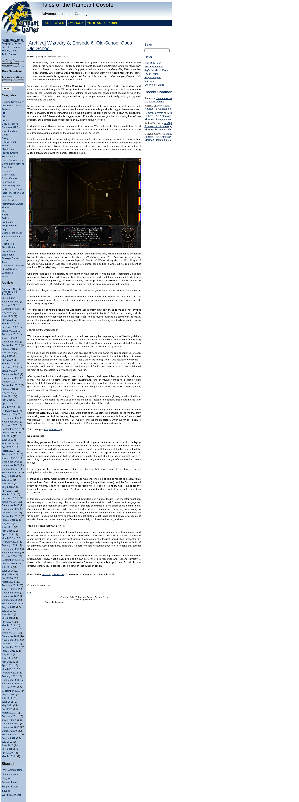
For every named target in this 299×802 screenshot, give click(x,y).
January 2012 (9, 676)
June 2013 (7, 614)
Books (5, 120)
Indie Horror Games (13, 189)
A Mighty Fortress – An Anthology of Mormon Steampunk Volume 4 (161, 116)
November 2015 (10, 509)
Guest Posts (8, 174)
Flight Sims (8, 149)
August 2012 (9, 651)
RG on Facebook (153, 66)
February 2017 (10, 454)
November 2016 (10, 465)
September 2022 (11, 309)
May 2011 (7, 705)
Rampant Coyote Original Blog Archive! (11, 292)
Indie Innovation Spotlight (15, 193)
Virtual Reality (9, 269)
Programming (9, 225)
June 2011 (7, 701)
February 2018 (10, 410)
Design (5, 138)
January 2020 (9, 338)
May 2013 (7, 618)
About (113, 22)
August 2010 (9, 738)
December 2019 (10, 341)
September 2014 (11, 560)
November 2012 (10, 640)
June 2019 (7, 352)
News (5, 214)
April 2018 (7, 403)
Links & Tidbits (9, 200)
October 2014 (9, 556)
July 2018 (7, 392)
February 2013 (10, 629)
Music (5, 211)
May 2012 (7, 661)
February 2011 (10, 716)
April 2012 (7, 665)
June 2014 (7, 571)
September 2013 (11, 603)
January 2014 (9, 589)
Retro (5, 240)
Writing (5, 276)
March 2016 (8, 494)
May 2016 (7, 487)
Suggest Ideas (9, 782)
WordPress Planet (11, 794)
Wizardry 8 (7, 273)
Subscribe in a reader (55, 602)
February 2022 (10, 327)
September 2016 (11, 472)
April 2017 (7, 447)
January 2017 (9, 458)
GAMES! (60, 22)
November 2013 (10, 596)
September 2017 (11, 429)
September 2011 (11, 691)
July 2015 (7, 523)
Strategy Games (10, 50)
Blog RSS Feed (152, 63)
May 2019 (7, 356)
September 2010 (11, 734)
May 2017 (7, 443)
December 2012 (10, 636)
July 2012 (7, 654)
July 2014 (7, 567)
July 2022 (7, 312)
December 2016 (10, 461)
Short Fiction (9, 247)
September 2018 (11, 385)
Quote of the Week (12, 233)
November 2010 (10, 727)
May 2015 (7, 531)
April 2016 (7, 491)
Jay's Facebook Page (156, 70)
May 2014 (7, 574)
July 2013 (7, 611)
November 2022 (10, 301)
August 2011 (8, 694)
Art (3, 113)
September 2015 (11, 516)
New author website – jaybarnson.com (161, 100)
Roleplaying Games (11, 43)
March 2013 (8, 625)
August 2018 (9, 389)
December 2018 (10, 374)
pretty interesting (52, 429)
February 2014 (10, 585)
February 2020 (10, 334)
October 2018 (9, 381)
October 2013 (9, 600)
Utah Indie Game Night (14, 265)
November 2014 (10, 552)
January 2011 (9, 720)
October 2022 (9, 305)
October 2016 (9, 469)
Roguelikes (8, 244)
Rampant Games (11, 236)
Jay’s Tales (75, 22)
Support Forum (10, 786)
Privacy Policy (101, 597)
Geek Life (7, 167)
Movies (6, 207)
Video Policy (96, 22)
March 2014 (8, 581)
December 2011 (10, 680)
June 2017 (7, 440)
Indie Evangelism (11, 185)
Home (47, 22)
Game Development (13, 163)
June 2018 (7, 396)
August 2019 (9, 349)
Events (5, 145)
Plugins (6, 778)
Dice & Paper (9, 142)
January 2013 (9, 632)
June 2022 (7, 316)
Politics (5, 218)
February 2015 (10, 541)
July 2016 (7, 480)
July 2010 (7, 742)
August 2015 (9, 520)
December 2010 (10, 723)
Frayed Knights (10, 153)
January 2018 (9, 414)
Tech (4, 262)
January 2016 (9, 501)
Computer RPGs (11, 127)
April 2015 (7, 534)
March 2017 (8, 451)
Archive (6, 109)
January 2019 (9, 370)
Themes (6, 790)
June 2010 (7, 745)
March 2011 (8, 712)
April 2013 (7, 621)
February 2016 (10, 498)
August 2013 (9, 607)
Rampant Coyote (153, 112)
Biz (3, 116)
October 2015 (9, 512)
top (29, 592)
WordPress (90, 599)
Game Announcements (14, 160)
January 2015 (9, 545)
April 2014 (7, 578)
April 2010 (7, 752)
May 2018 (7, 400)
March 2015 (8, 538)
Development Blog (12, 769)
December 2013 (10, 592)
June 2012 (7, 658)
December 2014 (10, 549)
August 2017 (9, 432)
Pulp (4, 229)
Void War (149, 81)
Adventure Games (11, 47)
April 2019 (7, 360)
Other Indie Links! (154, 84)
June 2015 (7, 527)
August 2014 (9, 563)
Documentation (10, 774)
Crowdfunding (9, 131)
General (6, 171)
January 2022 (9, 330)
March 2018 (8, 407)
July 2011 (7, 698)
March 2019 (8, 363)
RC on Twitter (151, 74)
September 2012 (11, 647)
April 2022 (7, 320)
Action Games (9, 54)
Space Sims (8, 251)
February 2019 (10, 367)
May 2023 (7, 298)
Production (7, 222)
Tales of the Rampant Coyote (78, 5)
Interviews (7, 196)
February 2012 (10, 672)
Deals (5, 134)
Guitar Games (9, 178)
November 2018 (10, 378)
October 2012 (9, 643)
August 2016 (9, 476)
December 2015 (10, 505)
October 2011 (9, 687)
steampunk (8, 254)
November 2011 (10, 683)
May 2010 (7, 749)
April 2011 (7, 709)
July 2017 (7, 436)
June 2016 (7, 483)
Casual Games (10, 123)
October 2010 (9, 731)
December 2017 (10, 418)
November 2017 (10, 421)
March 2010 (8, 756)
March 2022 (8, 323)
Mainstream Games (12, 203)
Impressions (8, 182)
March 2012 (8, 669)
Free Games (9, 156)
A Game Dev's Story (13, 102)
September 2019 (11, 345)
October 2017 (9, 425)
